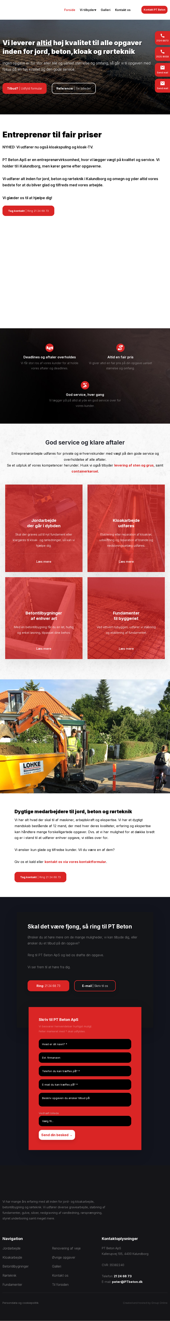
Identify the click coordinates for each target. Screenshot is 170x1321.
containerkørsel (85, 471)
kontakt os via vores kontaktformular (75, 862)
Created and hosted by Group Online (145, 1302)
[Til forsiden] (25, 9)
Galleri (105, 10)
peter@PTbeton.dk (127, 1282)
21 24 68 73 (123, 1276)
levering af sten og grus (134, 465)
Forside (69, 10)
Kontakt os (123, 10)
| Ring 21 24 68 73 (28, 210)
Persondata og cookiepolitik (20, 1302)
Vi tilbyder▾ (88, 10)
